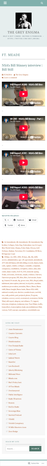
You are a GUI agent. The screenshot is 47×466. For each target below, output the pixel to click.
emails (25, 274)
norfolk (38, 292)
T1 (32, 301)
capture (8, 266)
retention (5, 298)
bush (41, 263)
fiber (21, 277)
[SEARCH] (42, 3)
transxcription (16, 307)
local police (30, 283)
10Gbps (7, 257)
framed (7, 280)
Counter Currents (15, 333)
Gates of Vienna (15, 349)
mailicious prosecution (10, 286)
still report (10, 301)
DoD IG (19, 272)
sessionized (24, 298)
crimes (30, 268)
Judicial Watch (14, 358)
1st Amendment (9, 242)
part (16, 295)
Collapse (11, 245)
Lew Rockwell (14, 366)
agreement (29, 260)
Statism (11, 251)
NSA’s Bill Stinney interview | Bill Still (22, 67)
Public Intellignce (15, 394)
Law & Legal (36, 245)
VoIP (10, 310)
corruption (23, 268)
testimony (20, 304)
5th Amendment (34, 242)
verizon (4, 310)
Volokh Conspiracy (16, 423)
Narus (33, 286)
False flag (18, 245)
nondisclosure (29, 292)
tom (26, 304)
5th (32, 257)
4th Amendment (22, 242)
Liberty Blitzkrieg (15, 370)
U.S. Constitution (28, 251)
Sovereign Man (14, 411)
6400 (35, 257)
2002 (19, 257)
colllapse (21, 266)
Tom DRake (33, 304)
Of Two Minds (14, 386)
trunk (23, 307)
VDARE (11, 419)
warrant (15, 310)
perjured (22, 295)
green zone (25, 280)
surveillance (25, 301)
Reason (11, 403)
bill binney (12, 263)
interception (14, 283)
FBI (18, 277)
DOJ (24, 272)
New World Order (8, 248)
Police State (25, 248)
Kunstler (12, 362)
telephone (13, 304)
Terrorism (18, 251)
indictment (5, 283)
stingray (17, 301)
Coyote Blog (13, 337)
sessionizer (34, 298)
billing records (28, 263)
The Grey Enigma (23, 32)
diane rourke (11, 272)
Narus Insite (21, 289)
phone (28, 295)
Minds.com (13, 378)
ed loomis (10, 274)
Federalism (27, 245)
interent (22, 283)
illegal (36, 280)
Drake (4, 274)
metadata (22, 286)
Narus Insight (11, 289)
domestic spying (33, 272)
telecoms (5, 304)
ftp (19, 280)
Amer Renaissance (16, 329)
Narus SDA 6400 (32, 289)
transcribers (6, 307)
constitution (15, 268)
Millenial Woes (14, 374)
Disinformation (14, 341)
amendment (38, 260)
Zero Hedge (13, 431)
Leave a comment (10, 77)
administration (12, 260)
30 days (24, 257)
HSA (31, 280)
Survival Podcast (15, 415)
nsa (3, 295)
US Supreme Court (8, 254)
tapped (35, 301)
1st (11, 257)
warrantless (23, 310)
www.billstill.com (34, 310)
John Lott (12, 353)
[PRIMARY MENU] (5, 3)
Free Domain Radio (16, 345)
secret (17, 298)
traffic (40, 304)
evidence (31, 274)
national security (8, 292)
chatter (14, 266)
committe (28, 266)
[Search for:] (17, 448)
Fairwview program (9, 277)
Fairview (38, 274)
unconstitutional (32, 307)
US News (38, 251)
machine (38, 283)
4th (29, 257)
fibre (25, 277)
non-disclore (19, 292)
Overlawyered (14, 390)
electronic (18, 274)
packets (12, 295)
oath (6, 295)
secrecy (12, 298)
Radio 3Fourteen (15, 399)
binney (36, 263)
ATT (3, 263)
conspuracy (6, 268)
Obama (17, 248)
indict (41, 280)
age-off (21, 260)
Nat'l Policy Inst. (15, 382)
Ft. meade (13, 280)
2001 (15, 257)
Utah (40, 307)
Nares (28, 286)
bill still (19, 263)
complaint (36, 266)
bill (7, 263)
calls (3, 266)
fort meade (32, 277)
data (35, 268)
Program (34, 295)
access (4, 260)
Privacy (33, 248)
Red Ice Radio (14, 407)
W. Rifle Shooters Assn (17, 427)
